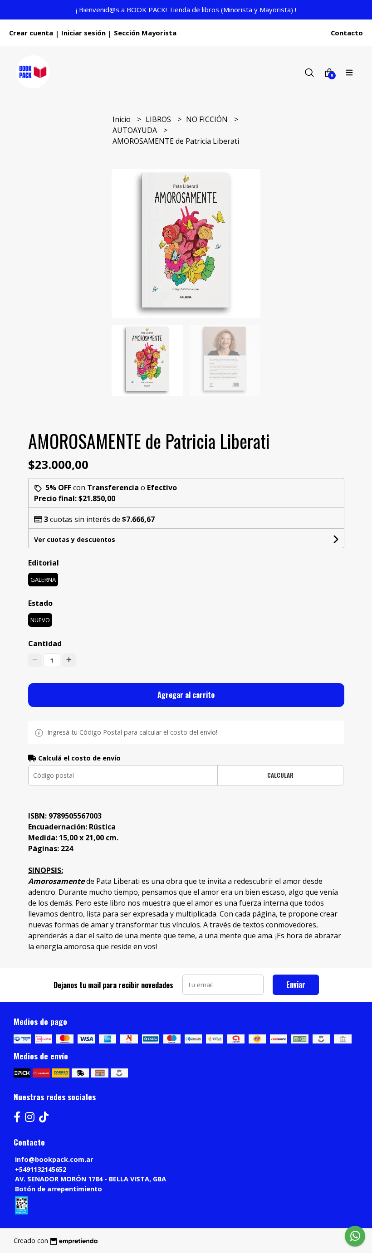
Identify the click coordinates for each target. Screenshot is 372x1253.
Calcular (280, 775)
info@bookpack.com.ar (54, 1159)
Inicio (122, 119)
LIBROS (159, 119)
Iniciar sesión (83, 32)
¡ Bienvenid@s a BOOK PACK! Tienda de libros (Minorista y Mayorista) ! (186, 9)
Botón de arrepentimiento (58, 1189)
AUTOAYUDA (136, 130)
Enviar (295, 984)
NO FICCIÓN (208, 119)
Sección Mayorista (145, 32)
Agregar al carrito (186, 694)
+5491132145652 (40, 1169)
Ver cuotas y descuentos (74, 539)
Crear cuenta (31, 32)
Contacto (347, 32)
